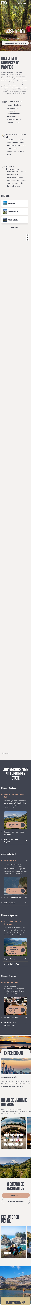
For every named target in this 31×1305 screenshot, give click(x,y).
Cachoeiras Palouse (12, 898)
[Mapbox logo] (5, 753)
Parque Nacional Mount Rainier (14, 795)
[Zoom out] (27, 237)
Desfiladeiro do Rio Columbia (12, 922)
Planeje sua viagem (17, 1201)
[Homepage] (4, 4)
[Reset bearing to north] (27, 240)
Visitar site (14, 1195)
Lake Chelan (9, 903)
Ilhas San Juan (10, 860)
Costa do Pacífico (11, 964)
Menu (23, 3)
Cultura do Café (11, 983)
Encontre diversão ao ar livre (15, 43)
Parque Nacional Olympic (11, 840)
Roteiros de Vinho (12, 1018)
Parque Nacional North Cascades (14, 833)
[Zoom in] (27, 235)
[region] (15, 494)
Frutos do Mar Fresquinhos (10, 1024)
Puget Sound (9, 959)
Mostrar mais (14, 228)
